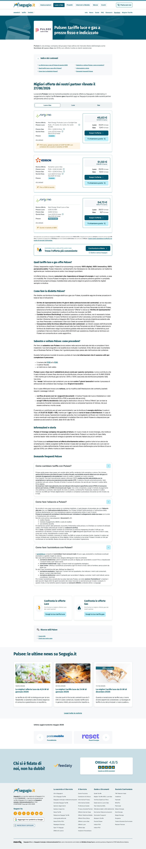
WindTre (117, 803)
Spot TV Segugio (59, 827)
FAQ (102, 12)
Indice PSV (97, 827)
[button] (73, 466)
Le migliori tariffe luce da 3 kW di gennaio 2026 (71, 690)
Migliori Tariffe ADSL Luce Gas (103, 796)
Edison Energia (119, 809)
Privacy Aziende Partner (85, 809)
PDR (56, 362)
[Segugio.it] (24, 790)
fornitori (30, 12)
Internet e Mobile (83, 5)
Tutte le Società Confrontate (123, 821)
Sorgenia (118, 818)
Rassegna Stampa (59, 824)
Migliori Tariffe (127, 12)
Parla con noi (125, 5)
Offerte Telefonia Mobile (85, 815)
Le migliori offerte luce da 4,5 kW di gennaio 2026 (32, 690)
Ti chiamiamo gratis (95, 139)
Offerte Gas (81, 827)
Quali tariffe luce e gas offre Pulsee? (50, 68)
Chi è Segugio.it (58, 793)
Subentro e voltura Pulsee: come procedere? (90, 65)
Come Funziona (83, 793)
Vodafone (118, 796)
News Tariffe (57, 812)
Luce (73, 105)
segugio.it (17, 12)
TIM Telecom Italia (120, 793)
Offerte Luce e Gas (83, 821)
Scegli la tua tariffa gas (95, 614)
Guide (97, 12)
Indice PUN (97, 824)
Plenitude (118, 806)
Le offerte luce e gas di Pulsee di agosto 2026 (53, 65)
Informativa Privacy (84, 800)
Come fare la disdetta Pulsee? (48, 71)
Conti (103, 5)
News (91, 12)
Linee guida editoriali (60, 818)
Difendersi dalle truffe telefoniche (104, 809)
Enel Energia (119, 812)
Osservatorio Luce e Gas (101, 803)
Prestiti (70, 5)
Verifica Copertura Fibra (101, 800)
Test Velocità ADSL (99, 806)
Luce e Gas (59, 5)
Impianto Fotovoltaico (84, 831)
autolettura (41, 554)
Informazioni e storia (82, 68)
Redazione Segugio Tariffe (61, 815)
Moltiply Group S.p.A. (88, 842)
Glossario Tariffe (99, 818)
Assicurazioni (45, 5)
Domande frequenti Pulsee (84, 71)
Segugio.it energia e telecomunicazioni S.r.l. (47, 842)
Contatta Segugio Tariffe (61, 803)
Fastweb (117, 800)
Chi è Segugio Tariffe (60, 796)
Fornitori (117, 12)
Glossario (108, 12)
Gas (98, 105)
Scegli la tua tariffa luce (55, 614)
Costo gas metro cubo (45, 638)
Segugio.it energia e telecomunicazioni (65, 800)
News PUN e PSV (59, 821)
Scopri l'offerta (95, 133)
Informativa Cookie (83, 803)
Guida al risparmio (59, 809)
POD (49, 362)
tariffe (24, 12)
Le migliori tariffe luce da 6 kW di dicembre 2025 (111, 690)
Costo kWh (41, 636)
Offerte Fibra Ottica (84, 818)
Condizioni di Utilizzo (84, 796)
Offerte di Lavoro (59, 831)
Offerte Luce (82, 824)
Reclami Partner (120, 824)
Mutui (95, 5)
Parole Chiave (98, 821)
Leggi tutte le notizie (73, 713)
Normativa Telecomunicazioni (103, 812)
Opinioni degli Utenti (60, 806)
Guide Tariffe (97, 793)
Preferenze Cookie (83, 806)
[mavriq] (18, 842)
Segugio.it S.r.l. (28, 842)
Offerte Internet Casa (84, 812)
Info (86, 12)
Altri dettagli (39, 140)
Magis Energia (119, 815)
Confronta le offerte (96, 248)
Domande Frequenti (100, 815)
